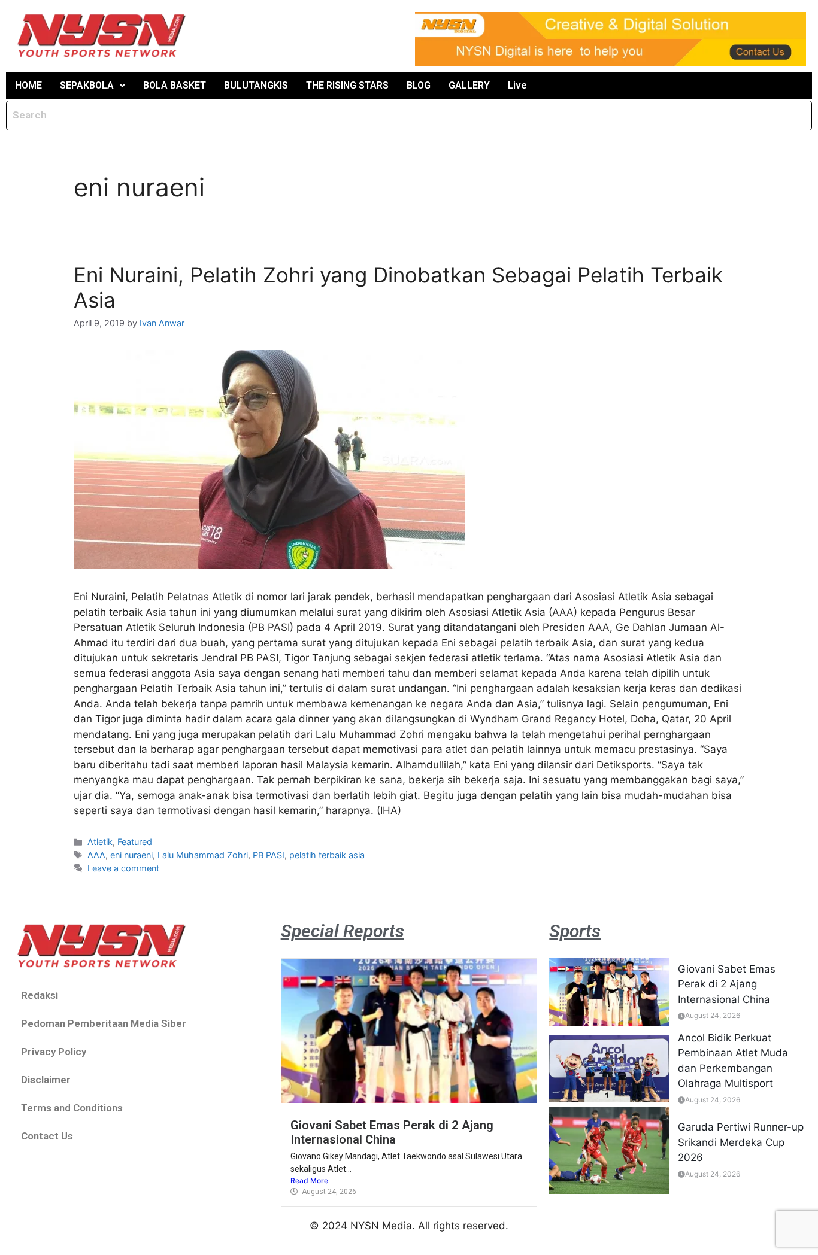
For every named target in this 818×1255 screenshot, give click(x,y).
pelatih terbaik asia (327, 855)
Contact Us (47, 1136)
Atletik (100, 842)
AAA (96, 855)
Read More (309, 1180)
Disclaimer (46, 1080)
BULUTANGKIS (256, 85)
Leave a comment (123, 868)
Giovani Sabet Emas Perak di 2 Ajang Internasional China (391, 1132)
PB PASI (268, 855)
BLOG (419, 85)
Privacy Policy (53, 1052)
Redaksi (39, 995)
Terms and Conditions (72, 1108)
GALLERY (469, 85)
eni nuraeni (131, 855)
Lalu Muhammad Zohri (202, 855)
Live (517, 85)
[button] (92, 85)
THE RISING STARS (347, 85)
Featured (134, 842)
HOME (28, 85)
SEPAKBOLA (87, 85)
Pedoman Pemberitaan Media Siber (103, 1023)
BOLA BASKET (174, 85)
